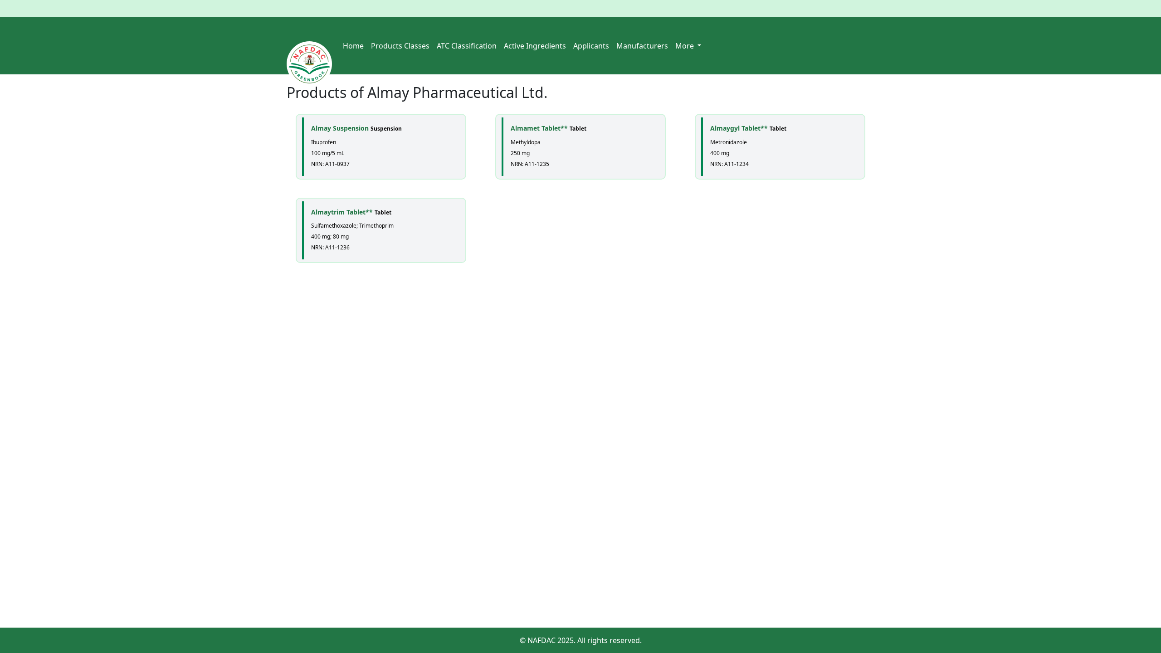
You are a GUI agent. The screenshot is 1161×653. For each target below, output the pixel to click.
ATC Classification (467, 46)
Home (353, 46)
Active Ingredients (535, 46)
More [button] (685, 46)
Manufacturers (642, 46)
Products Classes (400, 46)
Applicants (591, 46)
